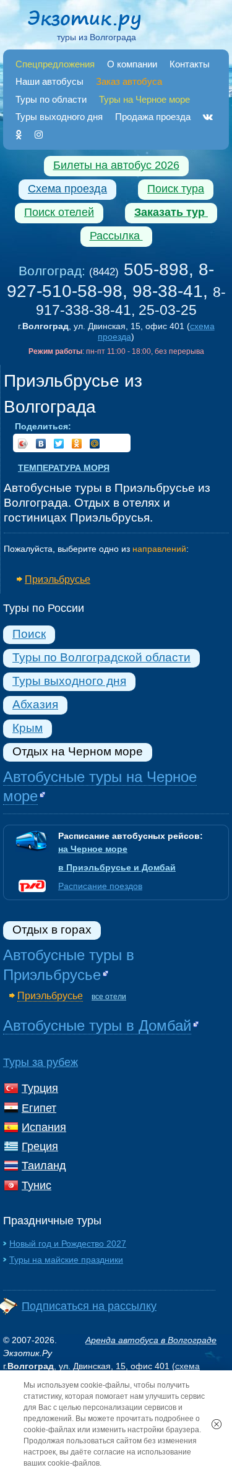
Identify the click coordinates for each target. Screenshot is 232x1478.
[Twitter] (59, 444)
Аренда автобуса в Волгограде (151, 1340)
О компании (132, 64)
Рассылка (116, 236)
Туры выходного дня (59, 116)
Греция (40, 1146)
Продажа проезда (153, 116)
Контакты (190, 64)
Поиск (29, 633)
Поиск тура (175, 189)
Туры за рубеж (40, 1062)
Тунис (36, 1185)
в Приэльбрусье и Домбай (117, 867)
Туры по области (51, 99)
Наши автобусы (49, 81)
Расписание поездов (100, 886)
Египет (39, 1108)
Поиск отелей (59, 212)
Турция (40, 1088)
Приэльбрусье (57, 579)
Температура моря (64, 468)
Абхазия (35, 704)
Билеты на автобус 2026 (116, 165)
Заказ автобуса (129, 81)
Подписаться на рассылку (89, 1306)
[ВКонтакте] (41, 444)
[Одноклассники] (18, 134)
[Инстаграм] (39, 134)
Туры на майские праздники (66, 1260)
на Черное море (92, 849)
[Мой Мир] (94, 444)
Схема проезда (67, 189)
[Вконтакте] (208, 116)
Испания (44, 1127)
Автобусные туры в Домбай (97, 1025)
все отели (109, 996)
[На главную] (96, 22)
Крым (27, 727)
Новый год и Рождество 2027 (67, 1243)
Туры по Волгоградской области (101, 657)
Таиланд (44, 1165)
